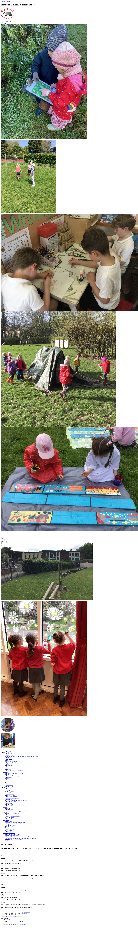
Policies (8, 760)
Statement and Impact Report (12, 816)
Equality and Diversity (11, 762)
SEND (5, 827)
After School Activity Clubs (12, 798)
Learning (5, 772)
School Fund (9, 766)
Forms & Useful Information (12, 795)
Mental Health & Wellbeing (12, 835)
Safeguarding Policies (11, 825)
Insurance (8, 769)
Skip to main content (5, 1)
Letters (7, 788)
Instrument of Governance (12, 814)
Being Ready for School (11, 801)
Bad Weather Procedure (11, 796)
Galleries (8, 808)
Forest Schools (9, 785)
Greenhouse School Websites (19, 924)
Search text (3, 921)
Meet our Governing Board (12, 813)
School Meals (9, 803)
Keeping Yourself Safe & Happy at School (16, 811)
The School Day (10, 791)
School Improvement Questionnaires (14, 770)
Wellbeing (8, 757)
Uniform (8, 790)
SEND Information (10, 829)
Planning (8, 774)
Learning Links (9, 809)
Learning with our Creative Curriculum (15, 773)
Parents (5, 787)
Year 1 (7, 782)
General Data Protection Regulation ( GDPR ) (16, 822)
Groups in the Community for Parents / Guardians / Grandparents (21, 838)
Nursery (8, 779)
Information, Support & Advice (13, 834)
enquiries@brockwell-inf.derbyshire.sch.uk (11, 916)
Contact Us (6, 840)
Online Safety (9, 826)
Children (5, 807)
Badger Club (9, 759)
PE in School (9, 777)
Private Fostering (10, 821)
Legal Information (26, 912)
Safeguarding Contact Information (14, 824)
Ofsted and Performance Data (13, 761)
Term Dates (9, 792)
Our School (6, 752)
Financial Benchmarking (11, 768)
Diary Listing (9, 751)
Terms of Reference (10, 817)
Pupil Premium (9, 765)
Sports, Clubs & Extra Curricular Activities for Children (19, 836)
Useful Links (9, 831)
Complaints (9, 799)
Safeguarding (6, 820)
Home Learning (10, 786)
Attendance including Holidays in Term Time (16, 800)
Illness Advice (9, 804)
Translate (11, 919)
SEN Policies (9, 830)
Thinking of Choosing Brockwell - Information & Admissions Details (22, 756)
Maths (7, 778)
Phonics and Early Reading (12, 775)
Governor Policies (10, 818)
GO (20, 921)
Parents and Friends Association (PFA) (15, 805)
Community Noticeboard (9, 833)
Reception (8, 781)
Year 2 (7, 783)
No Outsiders (9, 764)
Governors (5, 812)
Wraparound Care (10, 794)
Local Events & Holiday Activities (14, 839)
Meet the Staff (9, 755)
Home (4, 750)
